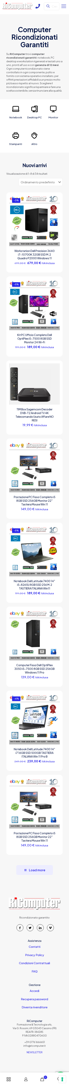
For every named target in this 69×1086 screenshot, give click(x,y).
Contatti (34, 946)
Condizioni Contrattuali (34, 963)
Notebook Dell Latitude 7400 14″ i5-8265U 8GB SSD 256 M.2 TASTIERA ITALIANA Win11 (34, 584)
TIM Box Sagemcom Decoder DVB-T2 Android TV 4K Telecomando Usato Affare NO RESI (35, 414)
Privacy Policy (34, 955)
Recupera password (34, 999)
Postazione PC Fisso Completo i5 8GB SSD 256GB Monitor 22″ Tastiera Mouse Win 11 (34, 500)
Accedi (34, 991)
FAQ (35, 971)
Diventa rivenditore (35, 1007)
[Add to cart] (55, 199)
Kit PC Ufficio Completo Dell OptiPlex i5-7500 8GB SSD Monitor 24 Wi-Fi (34, 338)
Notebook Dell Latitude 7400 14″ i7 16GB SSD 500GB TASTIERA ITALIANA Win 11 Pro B (34, 752)
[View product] (55, 205)
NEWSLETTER (35, 1052)
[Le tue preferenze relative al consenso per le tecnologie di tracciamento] (62, 1079)
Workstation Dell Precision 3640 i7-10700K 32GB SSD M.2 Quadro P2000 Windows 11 (34, 254)
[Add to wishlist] (55, 210)
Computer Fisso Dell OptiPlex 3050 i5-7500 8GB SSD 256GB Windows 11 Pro (34, 668)
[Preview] (55, 216)
